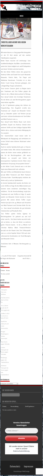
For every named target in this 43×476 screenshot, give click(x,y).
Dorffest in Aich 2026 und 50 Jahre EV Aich (5, 316)
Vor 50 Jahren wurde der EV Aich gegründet (5, 308)
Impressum (28, 466)
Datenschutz (15, 466)
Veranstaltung (14, 406)
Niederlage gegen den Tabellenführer (5, 360)
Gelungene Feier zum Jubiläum (4, 292)
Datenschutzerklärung (21, 451)
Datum (3, 270)
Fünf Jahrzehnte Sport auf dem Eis (5, 300)
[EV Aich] (21, 10)
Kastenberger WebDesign (21, 471)
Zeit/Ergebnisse (29, 406)
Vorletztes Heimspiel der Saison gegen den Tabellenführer (5, 370)
